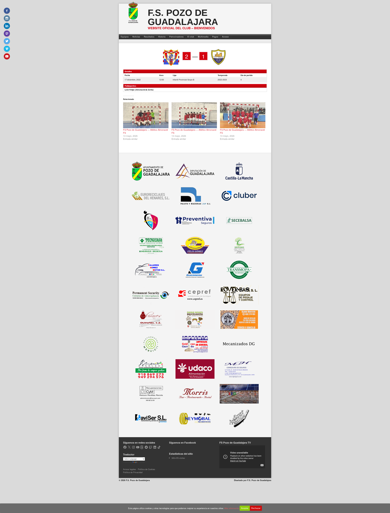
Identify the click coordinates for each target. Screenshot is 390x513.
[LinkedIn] (7, 26)
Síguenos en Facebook (182, 442)
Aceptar (244, 508)
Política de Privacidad (132, 472)
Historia (161, 36)
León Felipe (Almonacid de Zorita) (139, 89)
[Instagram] (7, 18)
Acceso (225, 36)
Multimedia (203, 36)
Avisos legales (129, 469)
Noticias (136, 36)
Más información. (232, 508)
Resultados (149, 36)
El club (190, 36)
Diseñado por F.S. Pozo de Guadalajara (252, 480)
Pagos (215, 36)
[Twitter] (7, 41)
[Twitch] (7, 33)
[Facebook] (7, 11)
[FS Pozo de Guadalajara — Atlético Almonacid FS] (145, 115)
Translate (141, 462)
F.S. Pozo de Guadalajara (183, 17)
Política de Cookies (146, 469)
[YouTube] (7, 56)
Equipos (125, 36)
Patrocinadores (176, 36)
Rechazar (256, 508)
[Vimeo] (7, 49)
